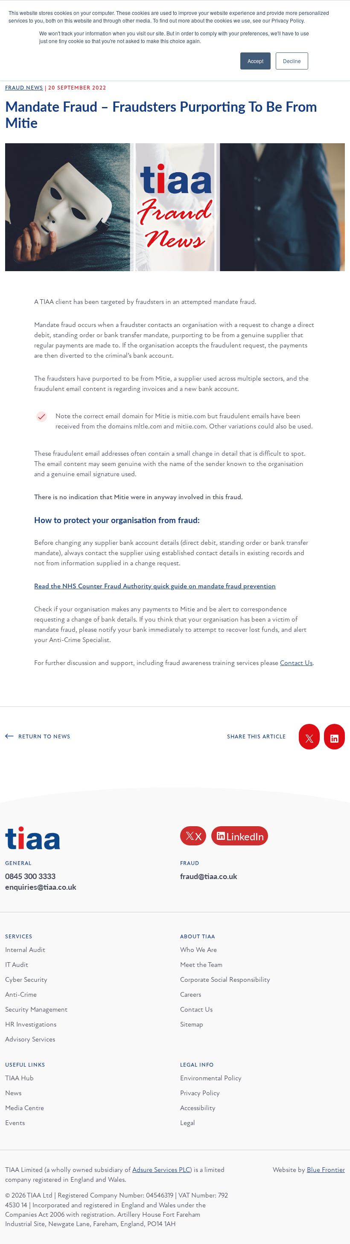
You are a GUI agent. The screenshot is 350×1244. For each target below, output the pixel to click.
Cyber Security (26, 979)
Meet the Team (201, 964)
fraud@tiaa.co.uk (208, 876)
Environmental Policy (211, 1078)
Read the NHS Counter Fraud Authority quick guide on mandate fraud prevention (155, 586)
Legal (187, 1123)
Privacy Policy (200, 1093)
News (13, 1093)
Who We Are (198, 950)
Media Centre (24, 1108)
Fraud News (24, 87)
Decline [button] (292, 60)
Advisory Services (30, 1039)
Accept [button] (255, 60)
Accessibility (198, 1108)
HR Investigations (30, 1024)
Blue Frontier (326, 1170)
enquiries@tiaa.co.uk (40, 886)
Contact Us (296, 663)
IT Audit (16, 964)
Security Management (36, 1009)
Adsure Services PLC (161, 1170)
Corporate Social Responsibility (225, 979)
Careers (190, 994)
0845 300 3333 (30, 876)
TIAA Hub (19, 1078)
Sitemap (191, 1024)
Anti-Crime (21, 994)
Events (15, 1123)
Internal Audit (25, 950)
